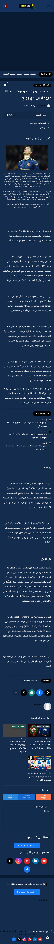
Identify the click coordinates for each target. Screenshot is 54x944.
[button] (39, 692)
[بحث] (5, 6)
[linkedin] (35, 861)
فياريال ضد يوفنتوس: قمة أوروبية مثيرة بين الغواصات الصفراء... (28, 436)
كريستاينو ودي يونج (37, 123)
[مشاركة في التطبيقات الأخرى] (16, 692)
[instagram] (18, 861)
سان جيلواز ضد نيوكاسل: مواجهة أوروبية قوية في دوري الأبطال (25, 448)
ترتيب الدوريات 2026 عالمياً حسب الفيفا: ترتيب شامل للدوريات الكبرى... (39, 777)
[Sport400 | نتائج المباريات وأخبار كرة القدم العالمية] (27, 6)
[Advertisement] (27, 42)
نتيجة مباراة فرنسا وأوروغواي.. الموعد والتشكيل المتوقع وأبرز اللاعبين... (16, 747)
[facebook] (27, 869)
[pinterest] (27, 861)
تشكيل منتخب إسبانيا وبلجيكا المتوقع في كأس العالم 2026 (19, 74)
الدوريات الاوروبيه (42, 85)
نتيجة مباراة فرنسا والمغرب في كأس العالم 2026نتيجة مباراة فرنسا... (40, 745)
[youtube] (44, 861)
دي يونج (43, 128)
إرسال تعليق (41, 807)
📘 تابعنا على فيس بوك (27, 846)
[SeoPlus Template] (52, 931)
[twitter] (10, 861)
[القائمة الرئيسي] (49, 6)
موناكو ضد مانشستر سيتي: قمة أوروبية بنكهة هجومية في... (27, 425)
